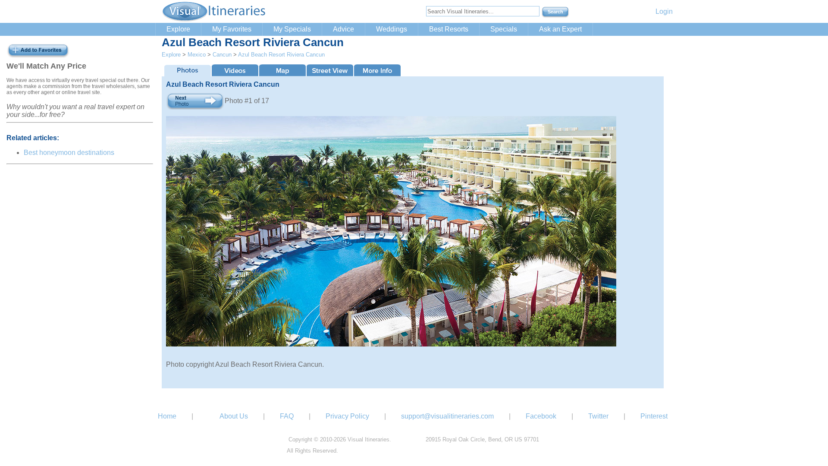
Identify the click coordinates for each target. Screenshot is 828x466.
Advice (343, 29)
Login (664, 11)
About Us (234, 416)
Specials (503, 29)
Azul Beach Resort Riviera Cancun (281, 54)
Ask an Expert (560, 29)
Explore (178, 29)
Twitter (598, 416)
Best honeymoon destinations (69, 152)
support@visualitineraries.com (447, 416)
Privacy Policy (347, 416)
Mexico (197, 54)
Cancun (222, 54)
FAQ (287, 416)
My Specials (292, 29)
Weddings (391, 29)
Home (167, 416)
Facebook (541, 416)
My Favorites (231, 29)
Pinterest (654, 416)
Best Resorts (448, 29)
